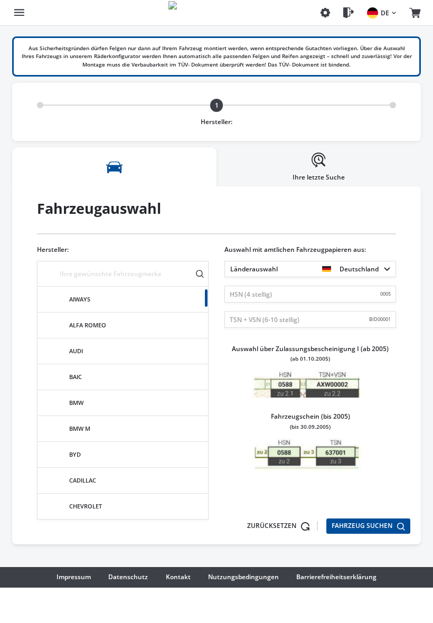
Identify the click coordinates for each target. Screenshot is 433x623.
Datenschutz (128, 576)
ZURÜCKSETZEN (272, 525)
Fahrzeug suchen (363, 525)
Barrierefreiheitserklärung (336, 576)
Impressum (74, 576)
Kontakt (178, 576)
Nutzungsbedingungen (243, 576)
